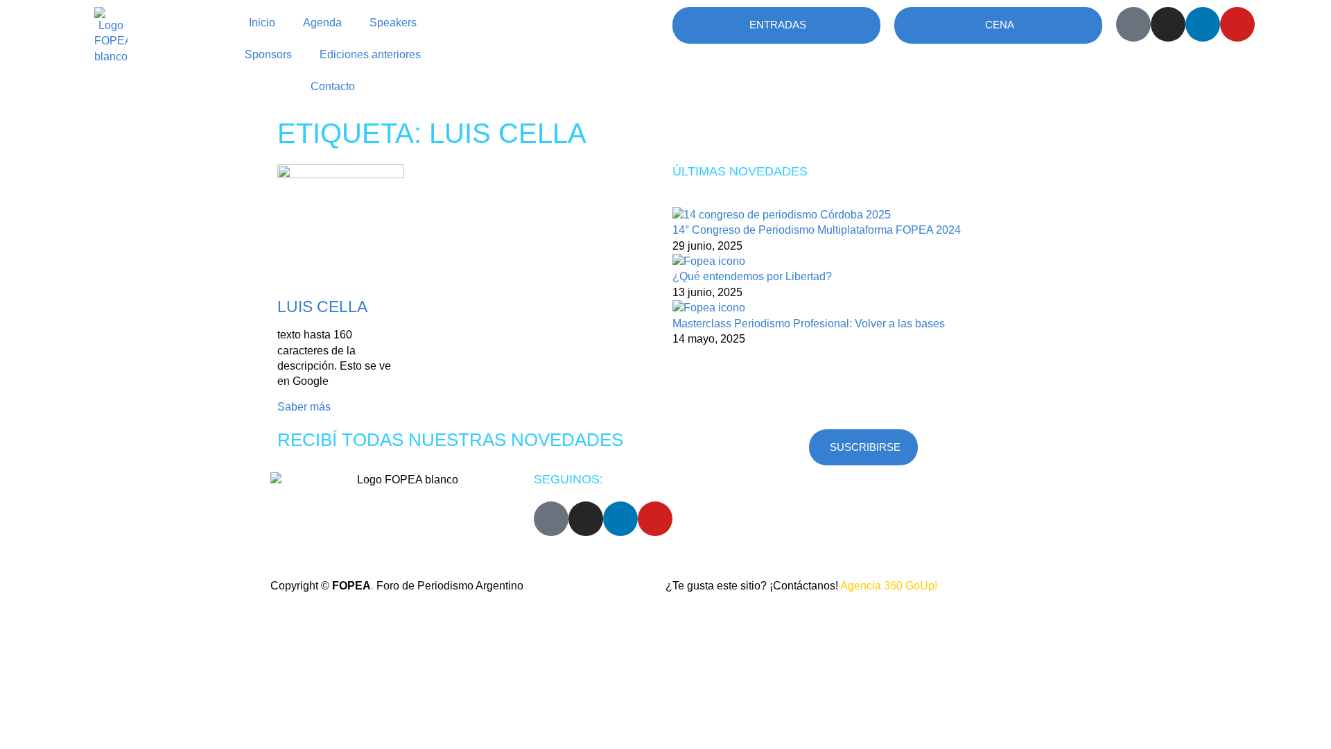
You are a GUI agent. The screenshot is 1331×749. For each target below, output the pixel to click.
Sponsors (268, 54)
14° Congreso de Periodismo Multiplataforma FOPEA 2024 (816, 230)
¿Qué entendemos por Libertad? (752, 276)
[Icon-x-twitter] (1133, 24)
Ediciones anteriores (370, 54)
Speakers (393, 22)
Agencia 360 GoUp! (888, 586)
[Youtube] (1237, 24)
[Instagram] (1168, 24)
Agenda (322, 22)
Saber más (304, 407)
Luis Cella (322, 307)
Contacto (333, 86)
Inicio (262, 22)
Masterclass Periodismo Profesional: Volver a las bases (808, 323)
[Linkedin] (1202, 24)
